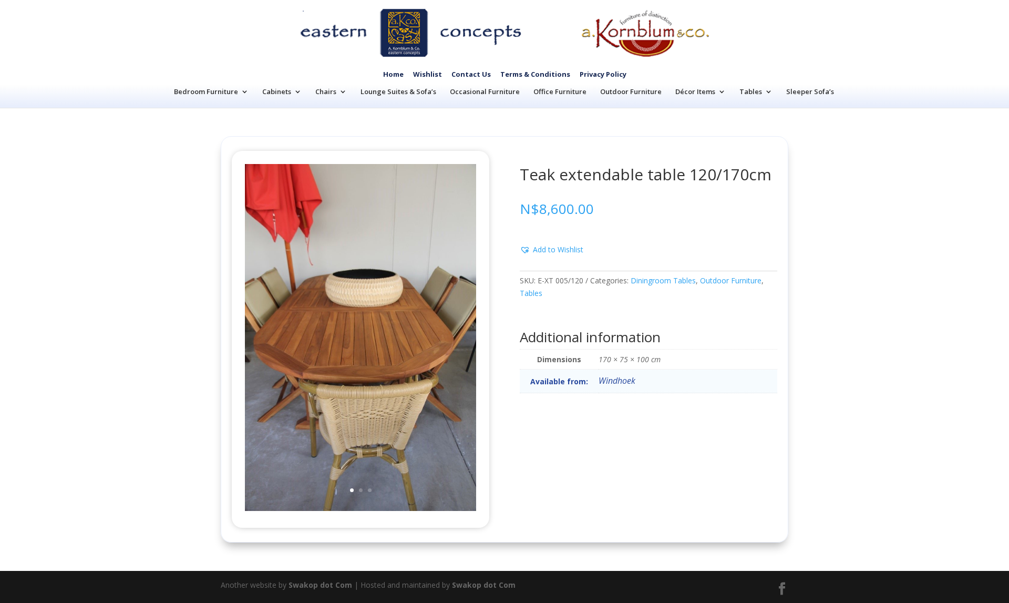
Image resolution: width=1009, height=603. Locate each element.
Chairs (325, 91)
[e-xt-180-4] (360, 508)
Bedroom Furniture (206, 91)
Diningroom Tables (663, 280)
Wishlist (427, 74)
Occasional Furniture (485, 91)
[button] (551, 249)
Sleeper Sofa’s (810, 91)
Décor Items (695, 91)
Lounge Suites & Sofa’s (398, 91)
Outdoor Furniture (631, 91)
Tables (750, 91)
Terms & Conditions (535, 74)
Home (393, 74)
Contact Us (471, 74)
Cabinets (276, 91)
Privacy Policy (603, 74)
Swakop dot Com (320, 585)
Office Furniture (559, 91)
